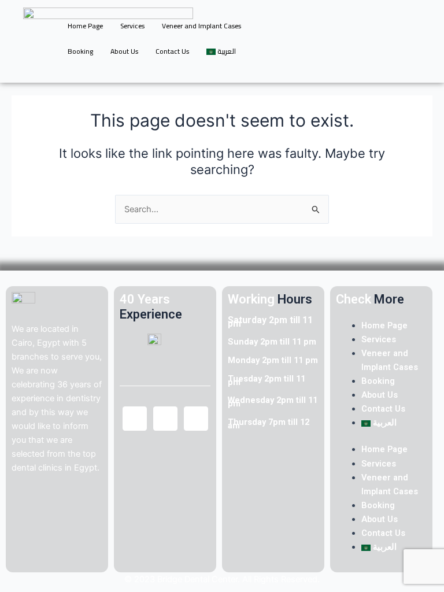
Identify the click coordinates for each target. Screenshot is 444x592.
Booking (80, 51)
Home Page (85, 25)
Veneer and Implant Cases (201, 25)
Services (132, 25)
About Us (124, 51)
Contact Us (172, 51)
